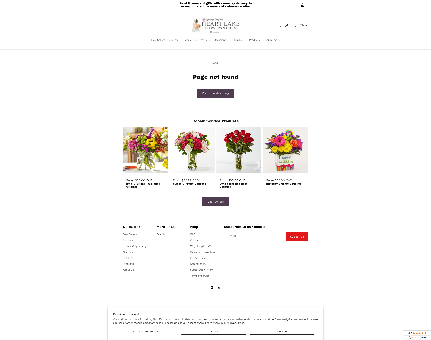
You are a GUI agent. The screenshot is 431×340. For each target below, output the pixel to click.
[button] (196, 39)
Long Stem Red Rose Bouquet (234, 185)
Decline (282, 331)
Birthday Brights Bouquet (283, 184)
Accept (213, 331)
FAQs (193, 234)
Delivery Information (202, 252)
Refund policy (198, 263)
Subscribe (297, 236)
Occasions (129, 252)
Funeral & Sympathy (135, 246)
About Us (128, 269)
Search (161, 234)
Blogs (160, 240)
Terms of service (199, 275)
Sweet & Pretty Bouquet (189, 184)
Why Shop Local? (200, 246)
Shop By (128, 257)
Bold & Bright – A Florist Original (143, 185)
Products (128, 263)
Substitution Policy (201, 269)
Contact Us (196, 240)
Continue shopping (215, 93)
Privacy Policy (236, 322)
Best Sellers (215, 201)
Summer (128, 240)
